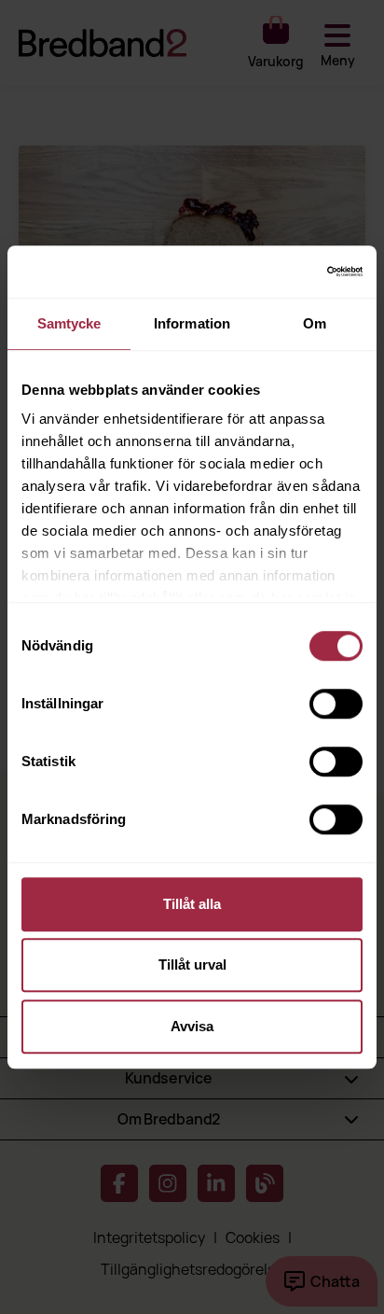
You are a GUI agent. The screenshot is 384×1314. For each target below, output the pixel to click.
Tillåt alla (192, 904)
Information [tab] (192, 323)
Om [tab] (314, 323)
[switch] (336, 704)
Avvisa (192, 1026)
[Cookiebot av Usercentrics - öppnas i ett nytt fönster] (281, 271)
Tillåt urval (192, 964)
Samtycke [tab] (69, 323)
